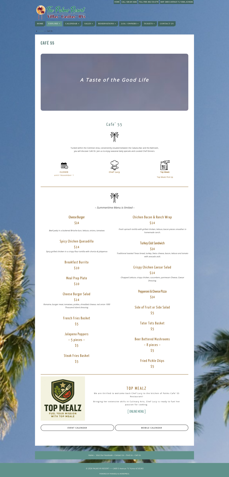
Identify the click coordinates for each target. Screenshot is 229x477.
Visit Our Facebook (104, 455)
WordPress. (125, 474)
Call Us (138, 455)
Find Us (129, 455)
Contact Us (119, 455)
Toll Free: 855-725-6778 (148, 2)
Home (117, 2)
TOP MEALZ (137, 388)
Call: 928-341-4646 (129, 2)
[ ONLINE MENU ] (136, 411)
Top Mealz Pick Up (165, 177)
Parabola (114, 474)
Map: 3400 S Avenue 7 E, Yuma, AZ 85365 (176, 2)
